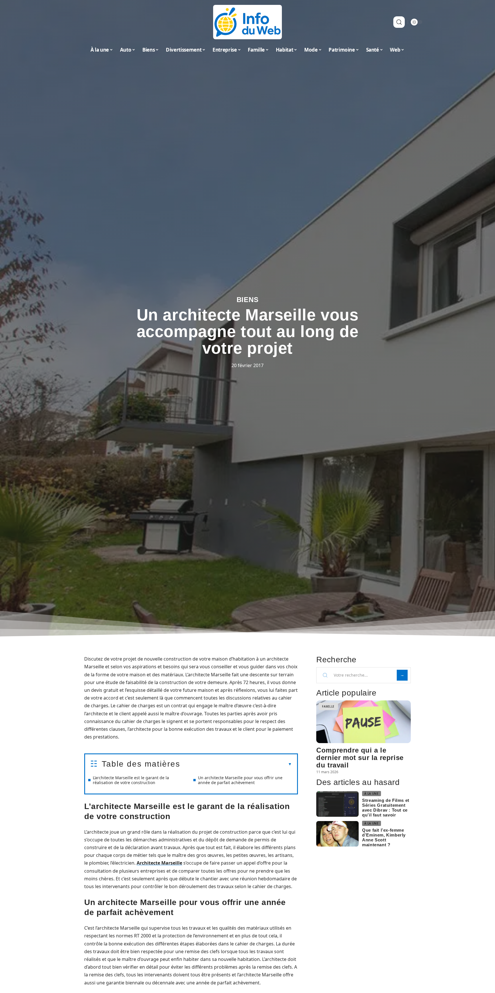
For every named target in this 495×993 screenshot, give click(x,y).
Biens (248, 299)
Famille (328, 706)
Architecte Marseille (159, 863)
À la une (371, 794)
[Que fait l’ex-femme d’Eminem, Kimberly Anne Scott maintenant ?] (337, 834)
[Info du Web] (247, 22)
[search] (399, 22)
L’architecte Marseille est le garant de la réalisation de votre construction (131, 780)
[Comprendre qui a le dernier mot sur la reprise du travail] (363, 721)
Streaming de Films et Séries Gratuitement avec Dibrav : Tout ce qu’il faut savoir (385, 807)
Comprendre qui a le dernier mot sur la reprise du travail (360, 757)
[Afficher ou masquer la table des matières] (236, 764)
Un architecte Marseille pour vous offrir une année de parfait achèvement (240, 780)
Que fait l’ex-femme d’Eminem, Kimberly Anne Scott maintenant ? (384, 837)
